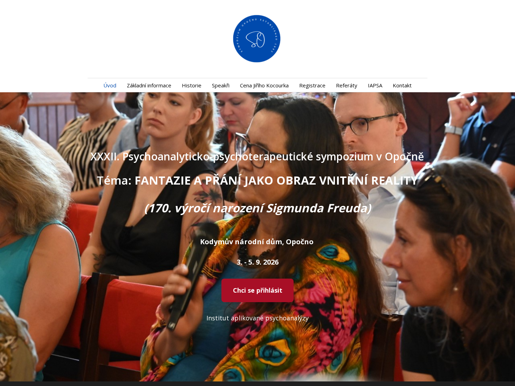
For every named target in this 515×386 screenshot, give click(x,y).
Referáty (346, 85)
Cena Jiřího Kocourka (264, 85)
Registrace (312, 85)
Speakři (220, 85)
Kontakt (402, 85)
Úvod (109, 85)
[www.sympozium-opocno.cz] (257, 39)
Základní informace (149, 85)
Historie (191, 85)
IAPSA (375, 85)
